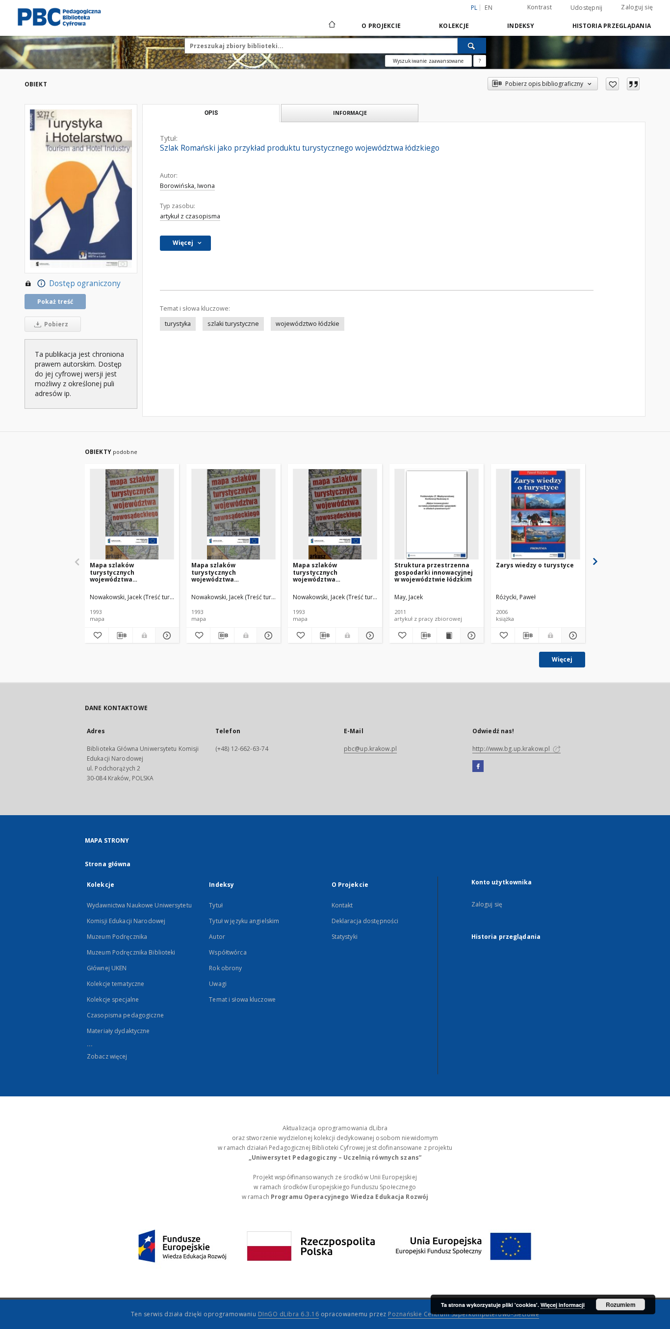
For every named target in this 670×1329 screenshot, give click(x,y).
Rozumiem (621, 1304)
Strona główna (108, 864)
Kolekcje (454, 26)
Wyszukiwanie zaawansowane (428, 60)
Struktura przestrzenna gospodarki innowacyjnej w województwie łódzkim (433, 572)
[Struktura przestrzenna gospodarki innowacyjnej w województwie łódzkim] (436, 514)
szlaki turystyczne (233, 323)
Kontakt (342, 905)
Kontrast (539, 7)
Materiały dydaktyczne (118, 1031)
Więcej (562, 659)
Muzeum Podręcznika (117, 936)
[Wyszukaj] (472, 45)
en (488, 7)
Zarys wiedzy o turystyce (535, 565)
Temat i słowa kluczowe (242, 999)
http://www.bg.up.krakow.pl (511, 748)
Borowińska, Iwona (187, 186)
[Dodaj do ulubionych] (612, 84)
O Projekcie (381, 26)
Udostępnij (586, 8)
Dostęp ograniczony (85, 283)
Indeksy (520, 26)
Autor (217, 936)
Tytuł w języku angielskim (244, 921)
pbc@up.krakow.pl (370, 748)
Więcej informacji (563, 1304)
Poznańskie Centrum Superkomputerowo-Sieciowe (463, 1314)
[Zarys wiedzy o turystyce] (538, 514)
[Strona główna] (331, 25)
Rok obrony (225, 968)
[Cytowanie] (633, 84)
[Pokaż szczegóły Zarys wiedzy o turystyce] (572, 635)
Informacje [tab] (350, 112)
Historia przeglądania (611, 26)
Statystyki (345, 936)
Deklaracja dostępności (365, 921)
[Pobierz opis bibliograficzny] (120, 635)
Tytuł (216, 905)
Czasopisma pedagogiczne (125, 1015)
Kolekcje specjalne (113, 999)
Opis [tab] (211, 112)
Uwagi (218, 984)
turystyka (178, 323)
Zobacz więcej (107, 1056)
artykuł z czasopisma (190, 216)
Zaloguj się (637, 7)
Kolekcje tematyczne (115, 984)
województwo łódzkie (307, 323)
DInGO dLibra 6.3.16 (288, 1314)
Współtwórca (227, 952)
